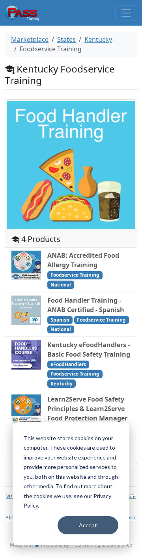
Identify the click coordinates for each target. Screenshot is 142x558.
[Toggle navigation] (126, 13)
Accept (88, 525)
